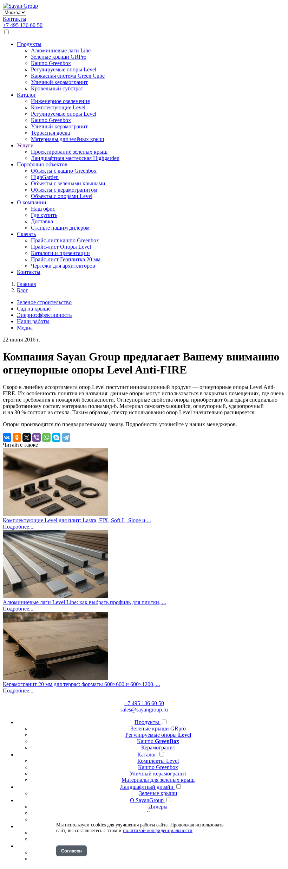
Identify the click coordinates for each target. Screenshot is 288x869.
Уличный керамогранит (59, 82)
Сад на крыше (34, 309)
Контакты (14, 19)
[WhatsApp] (46, 437)
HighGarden (45, 177)
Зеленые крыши (158, 793)
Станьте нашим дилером (60, 228)
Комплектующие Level (58, 107)
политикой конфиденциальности (157, 830)
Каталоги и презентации (60, 253)
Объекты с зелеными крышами (68, 183)
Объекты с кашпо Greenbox (64, 171)
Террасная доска (50, 133)
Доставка (42, 221)
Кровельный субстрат (57, 88)
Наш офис (43, 209)
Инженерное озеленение (60, 101)
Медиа (25, 328)
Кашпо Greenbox (51, 63)
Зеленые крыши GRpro (158, 728)
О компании (31, 202)
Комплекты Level (158, 761)
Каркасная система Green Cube (68, 76)
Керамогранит (158, 747)
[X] (26, 437)
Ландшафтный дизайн (147, 787)
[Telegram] (66, 437)
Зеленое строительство (44, 302)
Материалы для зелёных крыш (67, 139)
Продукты (29, 44)
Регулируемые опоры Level (63, 69)
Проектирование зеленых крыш (69, 152)
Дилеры (158, 807)
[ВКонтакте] (7, 437)
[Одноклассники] (17, 437)
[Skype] (56, 437)
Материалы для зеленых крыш (158, 780)
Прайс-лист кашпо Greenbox (65, 240)
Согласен (71, 851)
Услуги (25, 145)
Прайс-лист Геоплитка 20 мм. (66, 259)
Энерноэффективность (44, 315)
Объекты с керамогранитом (64, 190)
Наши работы (33, 321)
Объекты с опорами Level (61, 196)
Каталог (26, 95)
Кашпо (158, 741)
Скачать (26, 234)
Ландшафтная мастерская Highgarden (75, 158)
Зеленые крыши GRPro (58, 57)
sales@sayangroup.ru (144, 710)
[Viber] (36, 437)
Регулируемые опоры (158, 735)
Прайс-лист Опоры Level (61, 247)
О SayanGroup (147, 800)
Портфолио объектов (42, 164)
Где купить (44, 215)
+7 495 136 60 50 (22, 25)
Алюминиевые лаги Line (61, 50)
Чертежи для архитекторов (63, 266)
